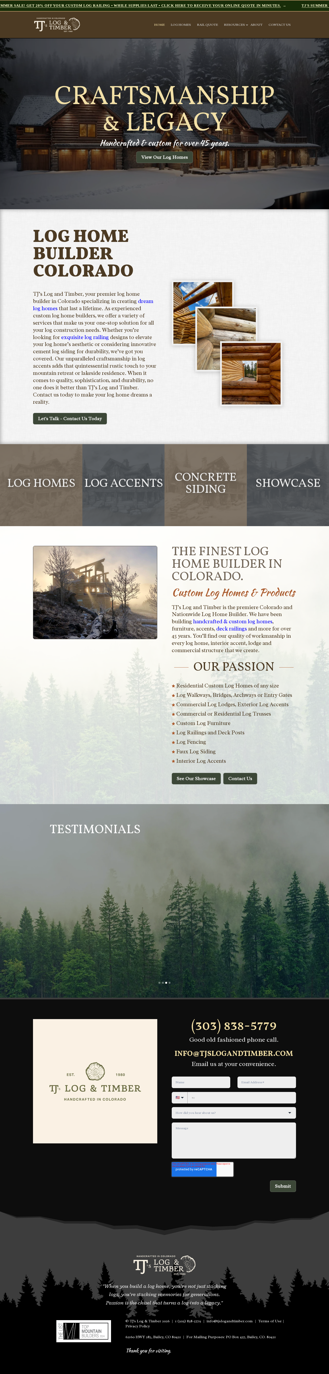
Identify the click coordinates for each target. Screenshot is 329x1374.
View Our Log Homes (164, 157)
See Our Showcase (196, 778)
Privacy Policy (137, 1326)
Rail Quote (207, 25)
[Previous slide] (34, 914)
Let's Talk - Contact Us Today (70, 419)
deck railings (231, 628)
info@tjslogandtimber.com (234, 1054)
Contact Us (280, 25)
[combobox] (234, 1113)
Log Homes (181, 25)
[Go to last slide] (15, 123)
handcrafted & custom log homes (232, 621)
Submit (283, 1186)
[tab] (159, 983)
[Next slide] (313, 123)
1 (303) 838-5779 (188, 1321)
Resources (234, 25)
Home (159, 25)
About (256, 25)
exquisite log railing (85, 337)
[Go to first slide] (295, 914)
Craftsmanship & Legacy (164, 110)
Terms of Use (270, 1321)
